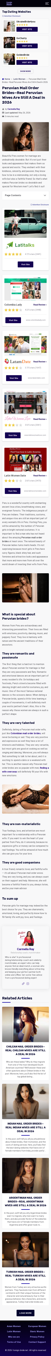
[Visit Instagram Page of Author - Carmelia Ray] (27, 984)
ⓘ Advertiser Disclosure (39, 205)
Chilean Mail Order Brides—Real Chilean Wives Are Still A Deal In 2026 (25, 1050)
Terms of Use (14, 1342)
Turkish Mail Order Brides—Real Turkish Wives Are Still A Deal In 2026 (25, 1275)
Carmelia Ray (14, 109)
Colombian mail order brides (26, 733)
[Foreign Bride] (9, 3)
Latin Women (19, 79)
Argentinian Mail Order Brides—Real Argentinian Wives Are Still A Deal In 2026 (25, 1201)
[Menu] (47, 3)
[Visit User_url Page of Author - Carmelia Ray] (23, 984)
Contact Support (37, 1342)
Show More (25, 71)
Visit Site (25, 264)
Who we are (14, 1337)
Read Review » (40, 305)
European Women (37, 1326)
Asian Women (14, 1326)
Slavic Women (37, 1331)
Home (7, 79)
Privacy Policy (37, 1337)
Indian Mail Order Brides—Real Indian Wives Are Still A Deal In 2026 (26, 1127)
